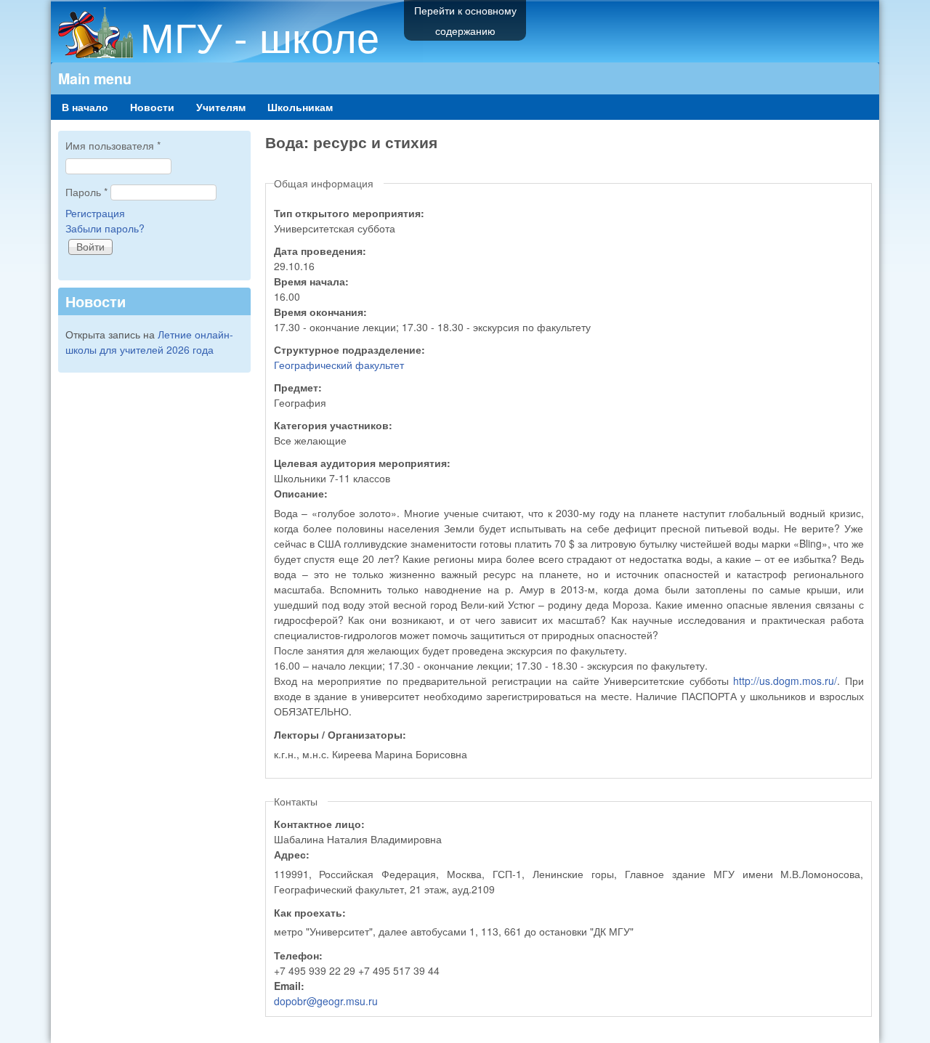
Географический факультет (339, 364)
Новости (152, 107)
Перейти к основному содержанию (465, 20)
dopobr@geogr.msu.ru (326, 1001)
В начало (85, 107)
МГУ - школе (259, 36)
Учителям (221, 107)
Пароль (86, 191)
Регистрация (95, 213)
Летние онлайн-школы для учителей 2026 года (149, 342)
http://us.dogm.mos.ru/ (785, 680)
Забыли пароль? (105, 228)
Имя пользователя (113, 145)
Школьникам (300, 107)
